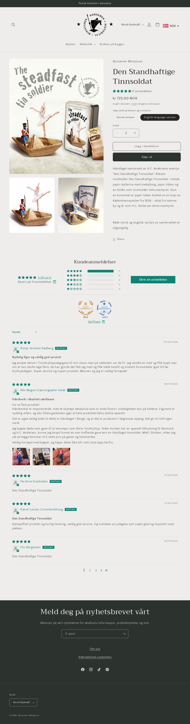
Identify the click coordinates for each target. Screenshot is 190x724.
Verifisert (94, 321)
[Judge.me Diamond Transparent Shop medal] (104, 308)
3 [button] (96, 570)
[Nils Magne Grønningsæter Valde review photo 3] (61, 456)
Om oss (95, 649)
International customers (95, 657)
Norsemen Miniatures (28, 715)
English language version (160, 117)
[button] (13, 25)
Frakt (134, 104)
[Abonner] (124, 633)
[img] (21, 342)
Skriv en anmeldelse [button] (153, 279)
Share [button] (120, 239)
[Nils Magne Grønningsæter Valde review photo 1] (21, 456)
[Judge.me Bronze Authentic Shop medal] (85, 308)
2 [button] (90, 570)
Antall (116, 125)
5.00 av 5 (44, 277)
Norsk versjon (127, 118)
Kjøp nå (147, 157)
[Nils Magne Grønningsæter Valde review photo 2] (41, 456)
